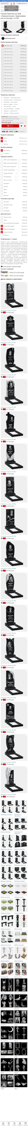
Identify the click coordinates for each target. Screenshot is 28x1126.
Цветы (15, 189)
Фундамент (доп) (15, 204)
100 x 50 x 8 (15, 48)
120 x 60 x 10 (15, 63)
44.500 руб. (8, 474)
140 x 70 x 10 (15, 75)
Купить (11, 126)
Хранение (15, 235)
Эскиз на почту (15, 217)
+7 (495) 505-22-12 (21, 3)
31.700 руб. (8, 441)
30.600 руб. (8, 312)
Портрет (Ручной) (8, 173)
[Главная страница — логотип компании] (4, 3)
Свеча (15, 192)
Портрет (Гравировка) (9, 170)
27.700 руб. (8, 345)
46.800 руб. (8, 506)
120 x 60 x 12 (15, 66)
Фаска (15, 220)
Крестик (15, 186)
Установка (15, 201)
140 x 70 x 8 (15, 72)
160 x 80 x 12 (15, 87)
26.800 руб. (8, 538)
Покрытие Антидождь (15, 229)
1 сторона (15, 153)
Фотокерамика (7, 176)
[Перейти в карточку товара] (2, 312)
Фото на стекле (8, 180)
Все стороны (15, 150)
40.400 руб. (8, 764)
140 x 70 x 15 (15, 81)
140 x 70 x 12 (15, 78)
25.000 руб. (8, 732)
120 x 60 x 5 (15, 57)
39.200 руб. (8, 700)
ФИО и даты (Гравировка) (10, 159)
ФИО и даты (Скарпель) (10, 166)
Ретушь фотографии (15, 226)
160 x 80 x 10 (15, 84)
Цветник (15, 144)
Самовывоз (15, 210)
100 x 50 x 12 (15, 54)
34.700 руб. (8, 409)
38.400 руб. (8, 377)
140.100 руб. (9, 796)
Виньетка (15, 195)
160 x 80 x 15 (15, 90)
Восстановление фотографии (15, 223)
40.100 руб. (8, 635)
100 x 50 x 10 (15, 51)
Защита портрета (15, 232)
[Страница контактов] (14, 4)
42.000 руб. (8, 603)
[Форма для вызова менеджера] (11, 4)
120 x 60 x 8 (15, 60)
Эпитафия (15, 183)
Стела (15, 138)
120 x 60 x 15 (15, 69)
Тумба (15, 141)
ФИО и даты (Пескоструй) (10, 163)
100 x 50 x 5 (15, 45)
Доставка (15, 207)
